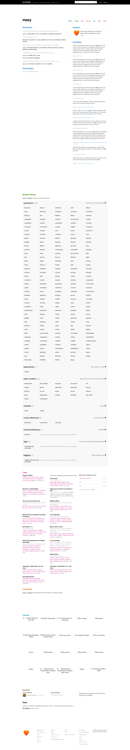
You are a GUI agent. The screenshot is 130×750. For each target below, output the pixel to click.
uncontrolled (74, 333)
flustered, (56, 485)
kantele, (65, 535)
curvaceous (89, 227)
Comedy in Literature (77, 98)
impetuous (27, 268)
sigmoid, (57, 559)
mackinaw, (25, 530)
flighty (87, 257)
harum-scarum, (32, 477)
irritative (26, 387)
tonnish (26, 399)
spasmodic (74, 318)
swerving (26, 325)
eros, (72, 535)
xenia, (24, 478)
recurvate (73, 299)
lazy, (24, 518)
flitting (26, 261)
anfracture (27, 434)
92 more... (39, 508)
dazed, (59, 482)
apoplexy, (63, 482)
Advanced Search (83, 744)
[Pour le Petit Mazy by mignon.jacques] (99, 635)
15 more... (62, 573)
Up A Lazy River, (38, 521)
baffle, (51, 482)
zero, (27, 508)
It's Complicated (55, 514)
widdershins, (67, 549)
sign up (30, 198)
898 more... (33, 535)
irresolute (73, 280)
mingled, (65, 571)
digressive (58, 246)
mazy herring (43, 422)
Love (104, 21)
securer (73, 391)
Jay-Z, (28, 520)
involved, (64, 520)
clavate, (61, 561)
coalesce (52, 537)
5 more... (30, 523)
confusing (88, 223)
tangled (42, 325)
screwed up (43, 310)
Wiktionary (27, 52)
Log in (24, 198)
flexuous (57, 257)
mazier (26, 411)
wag (72, 496)
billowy (72, 215)
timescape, (58, 549)
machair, (40, 532)
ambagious (58, 211)
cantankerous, (26, 549)
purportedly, (26, 547)
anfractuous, (37, 490)
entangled (89, 249)
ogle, (44, 506)
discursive (73, 246)
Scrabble (26, 708)
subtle (57, 322)
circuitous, (40, 492)
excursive (57, 253)
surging (73, 322)
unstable (73, 341)
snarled (57, 318)
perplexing (43, 295)
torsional (88, 325)
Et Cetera (82, 730)
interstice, (57, 494)
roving (41, 306)
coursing (57, 227)
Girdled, (39, 571)
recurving (42, 303)
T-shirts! (39, 742)
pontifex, (28, 480)
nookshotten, (53, 518)
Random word (55, 2)
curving (73, 234)
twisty (26, 333)
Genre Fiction (76, 84)
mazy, (30, 494)
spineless (88, 318)
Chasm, (25, 573)
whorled (73, 356)
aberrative (58, 208)
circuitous (57, 219)
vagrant (88, 344)
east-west (58, 383)
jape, (24, 506)
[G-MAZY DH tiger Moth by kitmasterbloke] (48, 618)
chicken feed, (26, 578)
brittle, (43, 580)
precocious (37, 551)
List (82, 21)
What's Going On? (77, 70)
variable (26, 348)
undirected (27, 337)
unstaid (26, 344)
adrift (72, 208)
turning (57, 329)
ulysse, (41, 477)
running (73, 306)
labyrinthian (43, 284)
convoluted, (30, 492)
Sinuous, (52, 571)
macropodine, (39, 534)
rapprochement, (58, 496)
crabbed (73, 227)
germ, (24, 508)
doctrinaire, (32, 578)
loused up (73, 284)
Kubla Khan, (26, 570)
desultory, (31, 478)
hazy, (26, 518)
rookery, (52, 485)
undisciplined (43, 337)
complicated (27, 223)
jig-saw (42, 387)
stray (25, 322)
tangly (57, 325)
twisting (88, 329)
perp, (32, 506)
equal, (63, 557)
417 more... (64, 551)
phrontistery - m (27, 527)
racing (26, 299)
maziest (42, 411)
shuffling (42, 314)
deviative (73, 242)
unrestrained (43, 341)
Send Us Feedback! (84, 732)
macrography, (40, 530)
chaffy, (52, 573)
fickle (87, 253)
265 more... (60, 537)
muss (60, 485)
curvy (87, 234)
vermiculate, (26, 580)
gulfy (72, 265)
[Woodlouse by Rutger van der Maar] (99, 618)
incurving (73, 272)
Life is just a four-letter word (31, 501)
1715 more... (26, 583)
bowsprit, (57, 508)
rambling (42, 299)
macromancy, (32, 534)
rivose (72, 303)
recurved (26, 303)
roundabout (27, 306)
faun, (35, 478)
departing (73, 238)
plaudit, (52, 496)
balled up (27, 215)
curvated (42, 230)
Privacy (81, 739)
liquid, (27, 478)
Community (35, 2)
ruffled (57, 306)
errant (26, 253)
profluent (88, 295)
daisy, (32, 518)
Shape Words (54, 554)
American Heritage (31, 695)
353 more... (55, 497)
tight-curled (89, 395)
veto (33, 508)
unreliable (27, 341)
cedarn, (70, 571)
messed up (89, 287)
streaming (42, 322)
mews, (30, 508)
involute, (58, 521)
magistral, (29, 532)
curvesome (89, 230)
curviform (27, 234)
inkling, (64, 547)
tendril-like (73, 395)
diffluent (42, 246)
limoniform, (68, 559)
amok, (30, 580)
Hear (99, 21)
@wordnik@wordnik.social (57, 739)
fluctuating (58, 261)
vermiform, (58, 557)
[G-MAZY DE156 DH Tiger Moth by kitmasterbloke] (31, 619)
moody (42, 291)
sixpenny (88, 391)
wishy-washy (27, 360)
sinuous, (25, 492)
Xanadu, (34, 571)
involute (73, 276)
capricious (89, 215)
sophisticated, (64, 521)
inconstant (89, 268)
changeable (27, 219)
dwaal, (59, 484)
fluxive (26, 265)
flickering (73, 257)
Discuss (88, 21)
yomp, (41, 506)
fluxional (88, 261)
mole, (70, 506)
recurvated (89, 299)
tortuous (42, 329)
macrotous (25, 535)
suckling (57, 395)
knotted (26, 284)
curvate (26, 230)
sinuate (57, 314)
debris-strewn (28, 383)
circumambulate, (64, 506)
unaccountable (44, 333)
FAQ (38, 739)
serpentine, (25, 494)
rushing (88, 306)
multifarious (74, 291)
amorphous (74, 211)
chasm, (67, 570)
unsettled (57, 341)
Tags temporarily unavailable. (29, 447)
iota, (38, 506)
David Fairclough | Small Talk (79, 128)
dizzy (87, 246)
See (94, 21)
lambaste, (68, 496)
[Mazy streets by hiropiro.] (48, 652)
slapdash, (37, 578)
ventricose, (53, 557)
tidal (72, 325)
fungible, (52, 494)
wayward (42, 356)
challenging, (63, 518)
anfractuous (89, 211)
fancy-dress (74, 383)
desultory (88, 238)
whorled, (34, 494)
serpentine (58, 310)
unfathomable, (54, 484)
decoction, (57, 509)
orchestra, (60, 535)
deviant (42, 242)
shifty (25, 314)
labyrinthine (58, 284)
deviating (57, 242)
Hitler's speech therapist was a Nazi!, (33, 520)
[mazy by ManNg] (31, 652)
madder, (25, 532)
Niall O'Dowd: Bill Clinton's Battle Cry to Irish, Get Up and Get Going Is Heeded (89, 142)
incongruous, (33, 549)
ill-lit (87, 383)
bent (41, 215)
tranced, (70, 508)
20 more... (38, 573)
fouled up (42, 265)
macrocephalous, (32, 530)
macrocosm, (26, 534)
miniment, (59, 547)
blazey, (31, 520)
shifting (88, 310)
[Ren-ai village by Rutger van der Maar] (81, 618)
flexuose (42, 257)
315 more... (41, 480)
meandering (43, 287)
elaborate (42, 249)
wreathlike (42, 360)
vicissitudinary (59, 348)
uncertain (57, 333)
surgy (87, 322)
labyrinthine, (43, 490)
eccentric (26, 249)
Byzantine (27, 208)
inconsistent (74, 268)
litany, (24, 582)
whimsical (58, 356)
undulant (57, 337)
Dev (66, 730)
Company (40, 730)
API (66, 732)
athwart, (57, 571)
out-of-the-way (90, 291)
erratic (41, 253)
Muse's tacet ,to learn (56, 527)
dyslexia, (31, 551)
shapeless (73, 310)
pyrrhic (57, 391)
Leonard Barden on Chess (78, 154)
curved (72, 230)
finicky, (58, 518)
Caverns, (25, 571)
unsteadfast (43, 344)
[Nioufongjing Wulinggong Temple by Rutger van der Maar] (31, 636)
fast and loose (74, 253)
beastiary (33, 480)
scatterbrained (28, 310)
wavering (73, 352)
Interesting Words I (28, 576)
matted (26, 287)
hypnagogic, (71, 492)
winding (88, 356)
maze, (67, 482)
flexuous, (35, 492)
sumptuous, (32, 547)
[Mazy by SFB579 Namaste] (82, 669)
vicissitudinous (75, 348)
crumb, (24, 480)
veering (42, 348)
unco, (62, 549)
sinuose (73, 314)
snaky (41, 318)
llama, (55, 547)
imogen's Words (28, 475)
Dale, (28, 573)
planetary (57, 295)
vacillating (73, 344)
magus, (69, 535)
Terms (80, 737)
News (52, 730)
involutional (27, 280)
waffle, (52, 547)
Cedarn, (43, 571)
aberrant (42, 208)
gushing (88, 265)
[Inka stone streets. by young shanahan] (65, 635)
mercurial (73, 287)
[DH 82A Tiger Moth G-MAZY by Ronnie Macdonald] (99, 669)
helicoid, (52, 561)
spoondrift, (53, 551)
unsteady (57, 344)
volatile (88, 348)
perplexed (27, 295)
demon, (31, 570)
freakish (57, 265)
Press (38, 734)
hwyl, (35, 506)
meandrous (58, 287)
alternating (43, 211)
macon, (44, 532)
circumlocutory (75, 219)
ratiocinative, (26, 551)
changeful (42, 219)
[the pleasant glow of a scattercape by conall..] (65, 619)
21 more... (54, 523)
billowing (57, 215)
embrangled (74, 249)
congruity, (37, 547)
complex (88, 219)
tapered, (56, 561)
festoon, (39, 549)
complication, (58, 520)
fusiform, (52, 559)
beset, (39, 580)
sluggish (26, 318)
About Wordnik (40, 732)
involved (42, 280)
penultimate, (71, 533)
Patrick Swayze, (38, 518)
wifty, (67, 547)
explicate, (62, 494)
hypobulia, (64, 484)
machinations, (37, 546)
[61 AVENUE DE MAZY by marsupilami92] (82, 635)
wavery (88, 352)
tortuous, (25, 490)
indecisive (88, 272)
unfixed (73, 337)
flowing (42, 261)
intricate (57, 276)
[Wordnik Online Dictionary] (27, 2)
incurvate (27, 272)
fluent (72, 261)
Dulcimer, (29, 571)
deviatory (88, 242)
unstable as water (91, 341)
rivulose (88, 303)
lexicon (57, 551)
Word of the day (45, 2)
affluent (88, 208)
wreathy (57, 360)
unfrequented (43, 399)
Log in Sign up (103, 2)
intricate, (69, 518)
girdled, (61, 571)
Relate (77, 21)
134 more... (67, 485)
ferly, (53, 549)
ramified (57, 299)
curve (56, 230)
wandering (43, 352)
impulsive (57, 268)
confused (73, 223)
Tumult (32, 573)
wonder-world (63, 509)
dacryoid (65, 561)
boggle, (55, 482)
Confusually (53, 478)
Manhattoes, (57, 506)
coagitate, (25, 477)
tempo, (60, 533)
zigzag (72, 360)
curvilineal (42, 234)
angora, (38, 477)
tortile (26, 329)
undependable (90, 333)
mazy (81, 35)
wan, (71, 494)
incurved (57, 272)
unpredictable (90, 337)
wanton (57, 352)
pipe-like (26, 391)
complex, (52, 520)
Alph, (70, 570)
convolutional (43, 227)
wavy (25, 356)
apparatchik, (29, 582)
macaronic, (35, 532)
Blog (52, 732)
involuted (88, 276)
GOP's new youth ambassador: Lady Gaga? (82, 107)
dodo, (29, 506)
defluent (57, 238)
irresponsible (89, 280)
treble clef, (65, 533)
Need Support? (83, 734)
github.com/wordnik (70, 734)
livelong (88, 387)
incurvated (43, 272)
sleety (26, 395)
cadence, (55, 533)
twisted (72, 329)
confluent (42, 223)
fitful (25, 257)
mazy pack (58, 422)
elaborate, (69, 520)
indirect (26, 276)
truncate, (67, 557)
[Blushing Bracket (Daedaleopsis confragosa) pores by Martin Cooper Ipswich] (48, 670)
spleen (41, 582)
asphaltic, (62, 508)
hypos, (52, 506)
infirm (41, 276)
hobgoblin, (35, 580)
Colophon (39, 737)
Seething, (40, 570)
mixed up (27, 291)
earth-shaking (43, 383)
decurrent (42, 238)
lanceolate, (62, 559)
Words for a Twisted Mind (30, 489)
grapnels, (52, 508)
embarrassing (59, 249)
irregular (57, 280)
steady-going (43, 395)
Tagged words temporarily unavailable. (31, 461)
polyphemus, (40, 478)
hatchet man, (35, 582)
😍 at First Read (55, 540)
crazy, (29, 518)
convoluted (27, 227)
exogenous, (31, 546)
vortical (26, 352)
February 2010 (76, 56)
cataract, (65, 492)
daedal (26, 238)
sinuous (88, 314)
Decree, (35, 570)
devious (26, 246)
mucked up (58, 291)
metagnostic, (70, 484)
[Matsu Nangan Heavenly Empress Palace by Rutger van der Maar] (48, 636)
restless (57, 303)
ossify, (64, 496)
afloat (26, 211)
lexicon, (52, 535)
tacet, (51, 533)
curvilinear (58, 234)
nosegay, (67, 494)
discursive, (25, 546)
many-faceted (90, 284)
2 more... (25, 496)
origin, (56, 535)
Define (70, 21)
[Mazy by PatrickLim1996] (31, 669)
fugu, (26, 506)
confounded (58, 223)
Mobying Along (54, 501)
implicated (42, 268)
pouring (73, 295)
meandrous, (30, 490)
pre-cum (42, 391)
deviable (26, 242)
